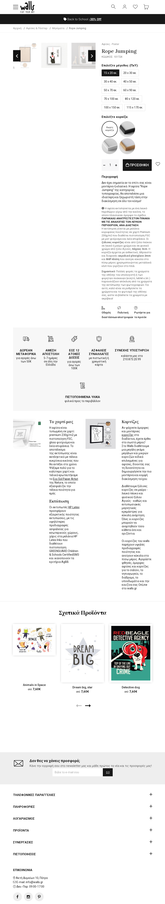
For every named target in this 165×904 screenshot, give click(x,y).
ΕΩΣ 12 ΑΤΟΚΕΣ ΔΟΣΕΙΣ (74, 354)
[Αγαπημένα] (135, 7)
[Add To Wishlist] (158, 163)
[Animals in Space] (34, 640)
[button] (15, 7)
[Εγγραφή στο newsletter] (108, 772)
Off (95, 19)
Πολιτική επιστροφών (125, 315)
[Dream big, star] (82, 653)
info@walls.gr (34, 882)
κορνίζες (128, 435)
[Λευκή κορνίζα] (110, 146)
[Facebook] (17, 896)
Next (92, 56)
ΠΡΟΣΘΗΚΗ (139, 165)
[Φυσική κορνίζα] (127, 146)
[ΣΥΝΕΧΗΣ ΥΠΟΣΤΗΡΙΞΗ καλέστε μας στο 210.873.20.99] (132, 339)
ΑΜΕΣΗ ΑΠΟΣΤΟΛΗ (50, 352)
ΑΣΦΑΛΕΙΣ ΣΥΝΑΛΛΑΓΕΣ (99, 352)
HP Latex (73, 507)
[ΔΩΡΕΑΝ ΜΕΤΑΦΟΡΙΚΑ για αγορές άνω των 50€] (26, 339)
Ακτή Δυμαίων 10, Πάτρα (32, 878)
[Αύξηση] (116, 164)
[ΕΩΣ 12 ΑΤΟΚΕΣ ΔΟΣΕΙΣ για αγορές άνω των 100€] (74, 339)
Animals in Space (34, 685)
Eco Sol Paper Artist (65, 479)
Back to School (84, 19)
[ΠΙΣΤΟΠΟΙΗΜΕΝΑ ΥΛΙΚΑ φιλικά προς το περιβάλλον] (82, 386)
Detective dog (131, 687)
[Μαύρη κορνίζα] (127, 129)
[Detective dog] (130, 653)
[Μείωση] (104, 164)
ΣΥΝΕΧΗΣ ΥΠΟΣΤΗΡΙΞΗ (132, 350)
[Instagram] (28, 896)
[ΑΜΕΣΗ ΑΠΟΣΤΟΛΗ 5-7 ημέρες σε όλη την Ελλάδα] (51, 339)
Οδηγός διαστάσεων (109, 315)
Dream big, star (82, 687)
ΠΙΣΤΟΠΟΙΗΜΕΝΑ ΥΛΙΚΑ (82, 397)
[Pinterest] (39, 896)
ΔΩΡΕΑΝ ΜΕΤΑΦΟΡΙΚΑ (26, 352)
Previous (17, 56)
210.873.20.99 (132, 359)
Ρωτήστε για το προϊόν (142, 315)
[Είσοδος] (124, 7)
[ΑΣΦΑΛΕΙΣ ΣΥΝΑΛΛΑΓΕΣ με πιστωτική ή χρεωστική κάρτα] (99, 339)
